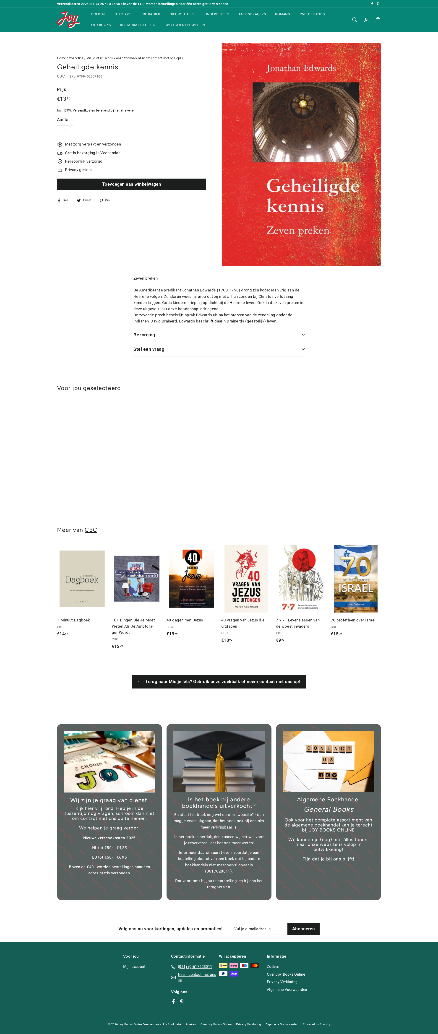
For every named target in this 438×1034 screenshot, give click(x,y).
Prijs (61, 89)
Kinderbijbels (216, 14)
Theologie (123, 14)
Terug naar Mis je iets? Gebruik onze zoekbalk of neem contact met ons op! (222, 681)
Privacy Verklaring (282, 982)
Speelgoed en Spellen (185, 25)
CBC (61, 76)
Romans (282, 14)
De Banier (151, 14)
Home (61, 58)
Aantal (63, 119)
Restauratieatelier (138, 25)
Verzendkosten (84, 110)
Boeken (98, 14)
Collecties (76, 58)
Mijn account (134, 966)
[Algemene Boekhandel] (328, 761)
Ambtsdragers (252, 14)
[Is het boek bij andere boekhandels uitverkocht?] (219, 761)
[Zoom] (301, 154)
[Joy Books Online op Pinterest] (181, 1001)
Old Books (101, 25)
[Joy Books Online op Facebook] (173, 1001)
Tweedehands (312, 14)
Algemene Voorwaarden (287, 989)
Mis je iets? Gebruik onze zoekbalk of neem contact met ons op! (133, 58)
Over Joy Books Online (286, 974)
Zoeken (273, 966)
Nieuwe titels (182, 14)
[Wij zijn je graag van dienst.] (109, 761)
